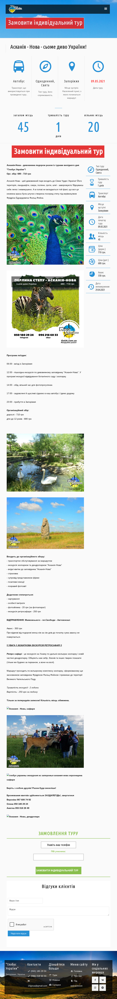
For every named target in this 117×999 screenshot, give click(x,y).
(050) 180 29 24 (38, 971)
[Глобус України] (15, 9)
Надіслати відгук (18, 933)
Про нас (78, 976)
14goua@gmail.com (37, 986)
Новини (56, 980)
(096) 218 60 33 (38, 976)
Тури (54, 975)
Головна (78, 971)
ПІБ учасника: (58, 851)
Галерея (56, 985)
